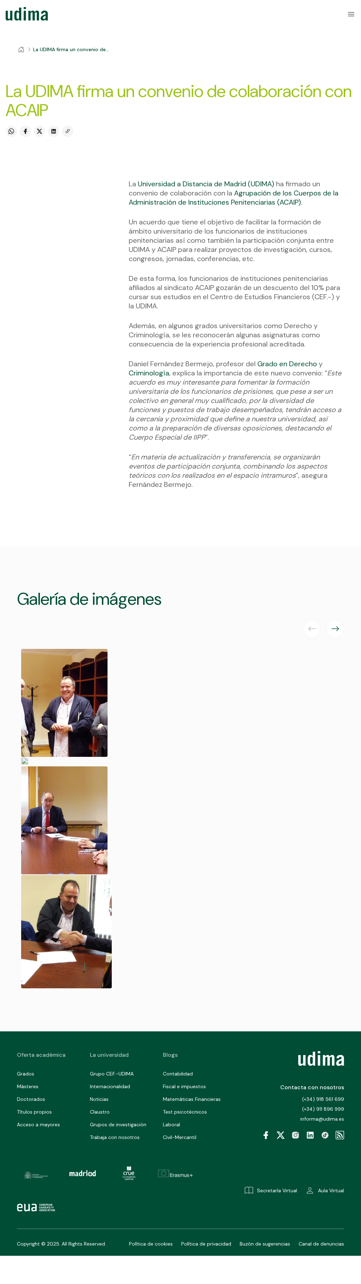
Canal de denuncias (321, 1244)
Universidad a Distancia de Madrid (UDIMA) (206, 183)
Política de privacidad (206, 1244)
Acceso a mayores (38, 1124)
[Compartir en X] (39, 131)
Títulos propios (34, 1112)
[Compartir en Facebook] (25, 131)
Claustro (100, 1112)
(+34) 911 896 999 (323, 1109)
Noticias (99, 1099)
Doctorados (31, 1099)
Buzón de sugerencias (265, 1244)
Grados (25, 1074)
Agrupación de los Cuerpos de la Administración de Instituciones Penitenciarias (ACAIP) (233, 197)
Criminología (149, 373)
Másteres (27, 1086)
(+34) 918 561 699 (323, 1099)
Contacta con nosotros (312, 1087)
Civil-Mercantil (179, 1137)
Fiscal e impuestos (184, 1086)
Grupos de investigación (118, 1124)
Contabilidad (178, 1074)
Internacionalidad (110, 1086)
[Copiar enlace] (67, 131)
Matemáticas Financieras (192, 1099)
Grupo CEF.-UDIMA (112, 1074)
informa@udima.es (322, 1119)
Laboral (171, 1124)
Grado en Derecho (287, 363)
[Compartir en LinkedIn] (53, 131)
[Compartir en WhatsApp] (11, 131)
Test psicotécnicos (185, 1112)
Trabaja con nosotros (115, 1137)
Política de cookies (151, 1244)
